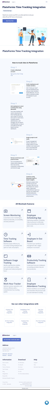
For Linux (20, 367)
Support (35, 362)
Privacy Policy (5, 382)
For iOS (19, 371)
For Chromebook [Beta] (23, 373)
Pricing (4, 365)
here (31, 385)
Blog (4, 371)
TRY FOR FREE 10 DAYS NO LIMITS (12, 339)
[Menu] (46, 2)
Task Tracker (5, 369)
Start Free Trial (9, 21)
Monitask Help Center (38, 367)
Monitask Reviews (5, 354)
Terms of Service (6, 367)
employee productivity (31, 194)
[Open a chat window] (47, 403)
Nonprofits (5, 376)
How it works (5, 362)
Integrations (5, 373)
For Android (21, 369)
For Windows (21, 362)
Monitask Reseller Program (9, 378)
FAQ (35, 365)
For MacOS (20, 365)
